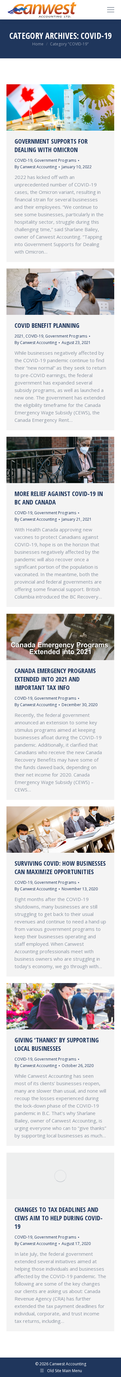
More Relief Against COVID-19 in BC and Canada (59, 497)
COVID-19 (23, 160)
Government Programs (55, 160)
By (36, 167)
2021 (19, 336)
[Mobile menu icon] (111, 10)
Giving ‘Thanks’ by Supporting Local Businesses (57, 1044)
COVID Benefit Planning (47, 325)
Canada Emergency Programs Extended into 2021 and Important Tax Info (55, 679)
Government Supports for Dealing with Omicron (51, 145)
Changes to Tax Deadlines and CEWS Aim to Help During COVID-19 (59, 1218)
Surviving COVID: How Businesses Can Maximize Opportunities (60, 867)
